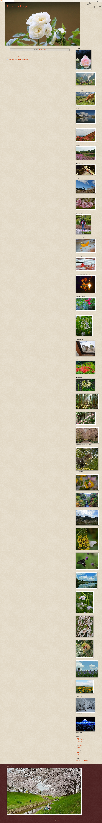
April (79, 747)
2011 (78, 754)
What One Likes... (80, 742)
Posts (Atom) (16, 56)
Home (40, 53)
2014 (78, 738)
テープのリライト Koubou (82, 760)
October (80, 745)
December (80, 739)
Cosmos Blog (17, 6)
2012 (78, 752)
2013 (78, 750)
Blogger (57, 820)
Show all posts (42, 49)
